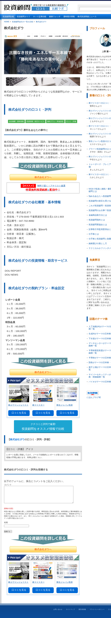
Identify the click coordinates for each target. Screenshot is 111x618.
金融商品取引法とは (98, 215)
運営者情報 (82, 609)
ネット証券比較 (39, 16)
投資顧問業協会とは (98, 224)
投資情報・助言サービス (35, 121)
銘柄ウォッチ (55, 16)
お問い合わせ (57, 609)
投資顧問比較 (8, 16)
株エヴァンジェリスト (18, 405)
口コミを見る (19, 412)
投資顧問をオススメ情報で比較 (43, 426)
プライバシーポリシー (97, 609)
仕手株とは (94, 234)
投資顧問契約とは (97, 220)
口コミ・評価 (71, 121)
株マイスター (38, 405)
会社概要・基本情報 (16, 121)
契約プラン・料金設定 (55, 121)
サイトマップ (70, 609)
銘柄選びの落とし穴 (98, 243)
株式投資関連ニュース (87, 16)
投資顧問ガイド (23, 16)
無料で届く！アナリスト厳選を (43, 188)
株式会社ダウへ (43, 177)
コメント (8, 484)
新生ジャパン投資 (64, 405)
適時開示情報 (69, 16)
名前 (6, 522)
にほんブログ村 (94, 397)
